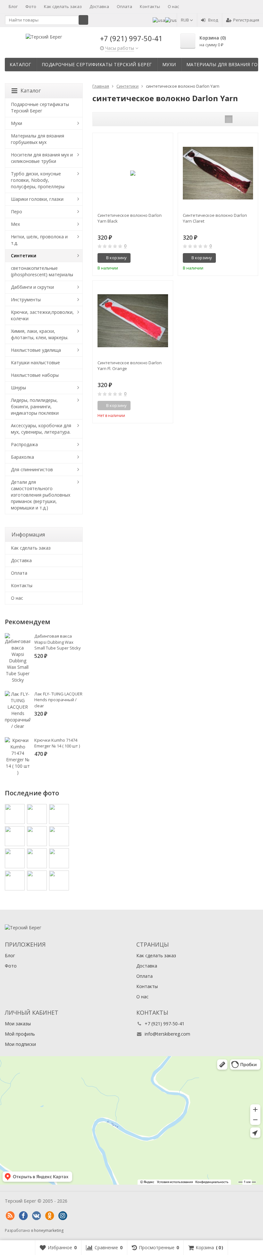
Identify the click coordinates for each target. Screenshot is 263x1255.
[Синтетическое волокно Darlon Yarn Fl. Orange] (133, 321)
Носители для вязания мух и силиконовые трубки (42, 158)
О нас (173, 6)
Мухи (169, 64)
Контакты (150, 6)
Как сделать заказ (63, 6)
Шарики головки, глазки (37, 199)
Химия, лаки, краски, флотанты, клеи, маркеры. (39, 334)
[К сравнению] (156, 257)
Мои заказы (18, 1024)
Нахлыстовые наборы (35, 375)
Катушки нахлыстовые (35, 362)
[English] (159, 20)
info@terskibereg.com (167, 1034)
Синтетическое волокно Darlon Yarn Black (130, 218)
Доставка (99, 6)
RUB (185, 20)
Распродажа (24, 444)
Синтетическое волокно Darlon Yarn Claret (215, 218)
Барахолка (22, 457)
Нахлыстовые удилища (36, 350)
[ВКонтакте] (36, 1216)
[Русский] (171, 20)
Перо (16, 211)
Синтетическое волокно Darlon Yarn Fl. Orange (130, 365)
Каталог (20, 64)
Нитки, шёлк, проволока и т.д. (39, 240)
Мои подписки (20, 1044)
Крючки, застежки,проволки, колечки (42, 315)
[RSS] (10, 1216)
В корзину (116, 258)
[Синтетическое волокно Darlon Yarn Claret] (218, 173)
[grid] (229, 119)
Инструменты (26, 299)
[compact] (248, 119)
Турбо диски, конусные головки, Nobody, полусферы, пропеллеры (37, 180)
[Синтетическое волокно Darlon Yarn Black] (133, 173)
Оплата (124, 6)
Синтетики (23, 255)
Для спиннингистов (32, 469)
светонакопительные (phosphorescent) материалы (42, 271)
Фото (30, 6)
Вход (213, 20)
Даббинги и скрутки (32, 287)
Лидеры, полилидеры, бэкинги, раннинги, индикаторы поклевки (35, 406)
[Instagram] (62, 1216)
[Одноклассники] (49, 1216)
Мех (15, 224)
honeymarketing (49, 1230)
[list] (238, 119)
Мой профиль (20, 1034)
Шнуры (18, 387)
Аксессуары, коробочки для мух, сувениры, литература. (41, 428)
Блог (13, 6)
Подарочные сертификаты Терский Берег (97, 64)
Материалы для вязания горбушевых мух (37, 139)
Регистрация (246, 20)
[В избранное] (166, 257)
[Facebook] (23, 1216)
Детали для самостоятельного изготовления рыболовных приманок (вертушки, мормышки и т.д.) (40, 495)
